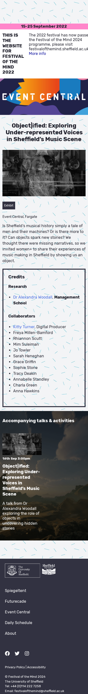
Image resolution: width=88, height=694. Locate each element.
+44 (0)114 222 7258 (26, 686)
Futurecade (15, 601)
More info (37, 53)
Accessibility (36, 667)
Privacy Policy (15, 667)
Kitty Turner (23, 327)
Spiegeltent (15, 590)
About (10, 633)
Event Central (17, 612)
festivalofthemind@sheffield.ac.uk (39, 691)
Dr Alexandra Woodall (32, 297)
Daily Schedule (18, 622)
